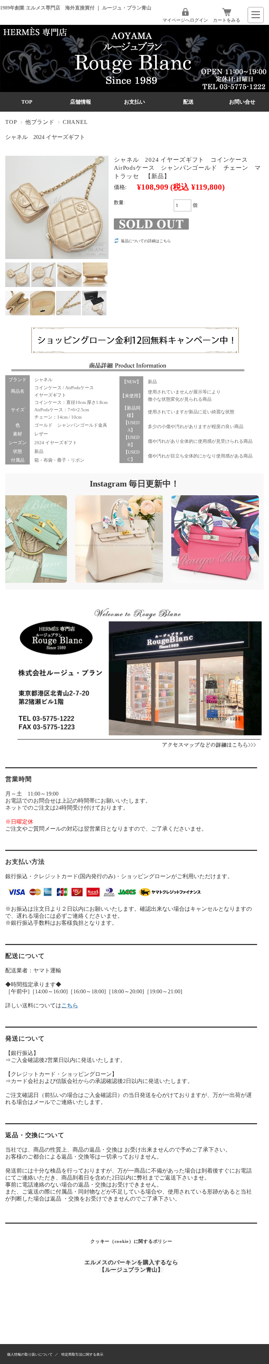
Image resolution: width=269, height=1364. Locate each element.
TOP (26, 102)
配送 (188, 102)
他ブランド (40, 122)
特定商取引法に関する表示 (82, 1354)
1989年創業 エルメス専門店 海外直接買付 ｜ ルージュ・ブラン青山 (75, 8)
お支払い (134, 102)
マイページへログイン (185, 20)
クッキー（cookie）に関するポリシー (131, 1241)
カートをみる (226, 20)
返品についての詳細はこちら (146, 241)
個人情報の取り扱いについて (30, 1354)
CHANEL (75, 122)
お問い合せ (242, 102)
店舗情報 (80, 102)
